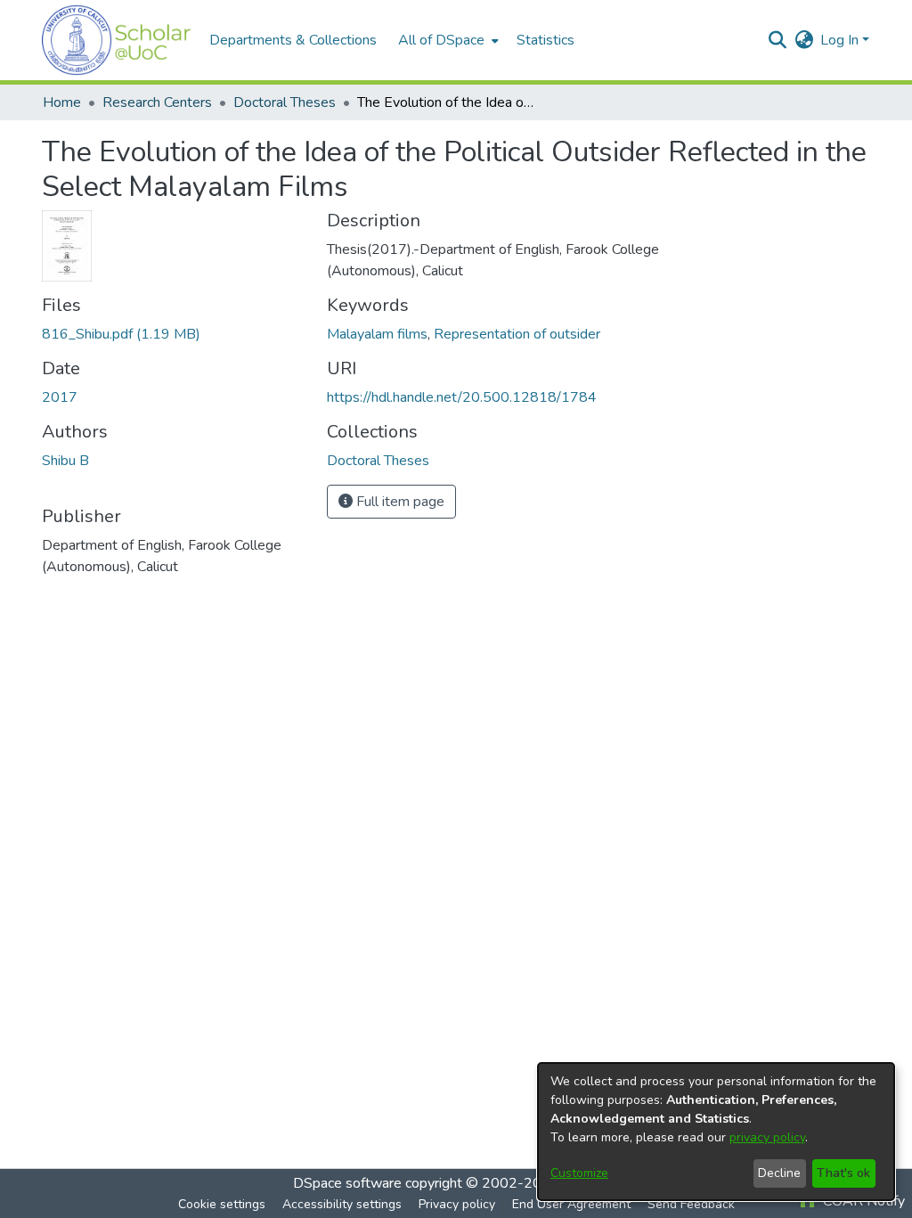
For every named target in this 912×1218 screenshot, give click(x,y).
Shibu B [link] (65, 460)
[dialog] (716, 1131)
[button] (116, 40)
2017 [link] (59, 397)
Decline (779, 1173)
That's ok (843, 1173)
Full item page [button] (398, 501)
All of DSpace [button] (441, 40)
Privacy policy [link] (457, 1204)
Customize (579, 1173)
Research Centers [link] (157, 102)
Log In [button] (841, 40)
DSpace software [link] (347, 1183)
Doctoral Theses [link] (284, 102)
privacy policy (767, 1137)
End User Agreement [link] (571, 1204)
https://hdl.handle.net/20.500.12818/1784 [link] (462, 397)
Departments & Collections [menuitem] (293, 40)
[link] (121, 334)
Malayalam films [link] (377, 334)
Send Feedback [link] (691, 1204)
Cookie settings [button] (221, 1204)
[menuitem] (447, 40)
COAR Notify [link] (862, 1201)
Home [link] (62, 102)
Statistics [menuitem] (545, 40)
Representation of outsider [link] (517, 334)
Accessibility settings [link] (342, 1204)
